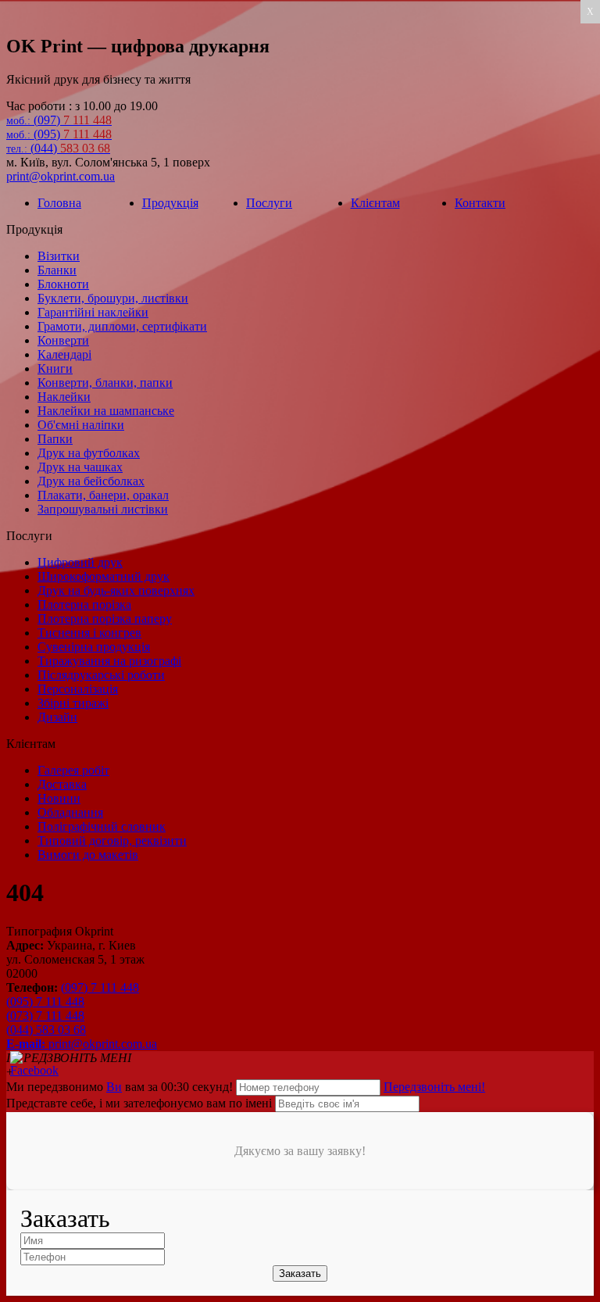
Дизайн (57, 717)
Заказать (300, 1273)
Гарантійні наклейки (93, 312)
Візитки (59, 256)
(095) (59, 134)
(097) (59, 120)
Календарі (64, 354)
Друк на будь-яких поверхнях (116, 590)
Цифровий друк (80, 562)
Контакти (480, 202)
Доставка (62, 784)
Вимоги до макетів (88, 854)
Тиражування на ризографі (109, 660)
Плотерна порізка (84, 604)
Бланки (57, 270)
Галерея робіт (73, 770)
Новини (59, 798)
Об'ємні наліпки (81, 424)
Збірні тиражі (73, 703)
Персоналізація (78, 689)
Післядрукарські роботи (101, 674)
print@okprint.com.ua (60, 176)
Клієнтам (375, 202)
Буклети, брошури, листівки (113, 298)
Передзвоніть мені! (434, 1086)
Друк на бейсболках (91, 481)
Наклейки (64, 396)
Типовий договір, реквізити (112, 840)
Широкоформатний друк (104, 576)
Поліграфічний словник (102, 826)
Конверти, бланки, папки (105, 382)
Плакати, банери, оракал (103, 495)
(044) (58, 148)
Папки (55, 438)
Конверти (63, 340)
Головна (59, 202)
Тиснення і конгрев (89, 632)
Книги (55, 368)
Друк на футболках (89, 453)
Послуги (269, 202)
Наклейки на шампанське (106, 410)
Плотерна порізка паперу (105, 618)
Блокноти (63, 284)
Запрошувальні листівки (103, 509)
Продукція (170, 202)
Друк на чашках (80, 467)
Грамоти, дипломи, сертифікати (122, 326)
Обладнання (70, 812)
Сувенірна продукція (94, 646)
